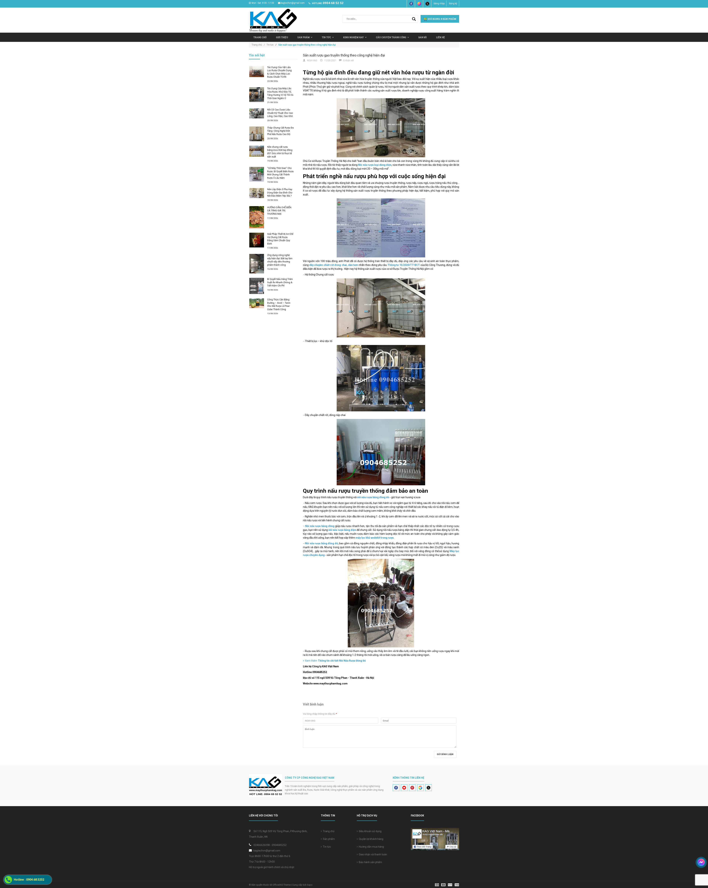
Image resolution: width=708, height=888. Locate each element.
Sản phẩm (328, 838)
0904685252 (279, 845)
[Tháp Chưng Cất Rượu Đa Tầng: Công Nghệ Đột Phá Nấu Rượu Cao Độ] (256, 134)
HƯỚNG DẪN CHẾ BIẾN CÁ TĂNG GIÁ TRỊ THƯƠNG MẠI (279, 210)
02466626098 (262, 845)
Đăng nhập (439, 3)
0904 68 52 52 (333, 3)
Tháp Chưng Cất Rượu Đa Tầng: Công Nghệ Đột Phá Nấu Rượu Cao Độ (280, 131)
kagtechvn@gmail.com (293, 3)
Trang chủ (260, 37)
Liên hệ (440, 37)
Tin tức (326, 37)
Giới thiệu (282, 37)
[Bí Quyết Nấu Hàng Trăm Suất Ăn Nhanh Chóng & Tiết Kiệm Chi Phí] (256, 286)
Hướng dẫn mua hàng (371, 846)
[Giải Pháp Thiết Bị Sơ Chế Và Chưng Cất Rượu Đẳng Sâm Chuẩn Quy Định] (256, 240)
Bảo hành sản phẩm (370, 862)
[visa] (447, 884)
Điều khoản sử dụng (369, 831)
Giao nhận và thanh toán (372, 854)
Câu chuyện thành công (391, 37)
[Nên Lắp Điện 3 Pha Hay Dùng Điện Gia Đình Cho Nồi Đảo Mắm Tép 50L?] (256, 193)
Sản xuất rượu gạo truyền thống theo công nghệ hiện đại (344, 55)
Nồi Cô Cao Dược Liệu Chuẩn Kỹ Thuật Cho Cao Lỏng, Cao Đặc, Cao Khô (280, 112)
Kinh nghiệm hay (353, 37)
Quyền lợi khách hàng (370, 838)
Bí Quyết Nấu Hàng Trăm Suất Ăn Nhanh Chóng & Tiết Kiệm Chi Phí (280, 282)
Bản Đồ (422, 37)
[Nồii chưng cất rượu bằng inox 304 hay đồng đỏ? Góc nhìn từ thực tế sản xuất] (256, 151)
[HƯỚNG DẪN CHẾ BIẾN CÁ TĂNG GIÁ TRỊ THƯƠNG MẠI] (256, 217)
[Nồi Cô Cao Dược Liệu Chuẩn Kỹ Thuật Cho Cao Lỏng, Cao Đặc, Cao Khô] (256, 113)
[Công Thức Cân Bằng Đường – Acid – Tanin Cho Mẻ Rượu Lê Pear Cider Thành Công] (256, 303)
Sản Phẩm (303, 37)
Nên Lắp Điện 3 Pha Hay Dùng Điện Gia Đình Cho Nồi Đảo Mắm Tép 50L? (279, 192)
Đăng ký (453, 3)
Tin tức (326, 846)
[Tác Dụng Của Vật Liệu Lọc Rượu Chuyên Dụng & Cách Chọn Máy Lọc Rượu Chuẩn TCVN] (256, 71)
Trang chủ (328, 831)
